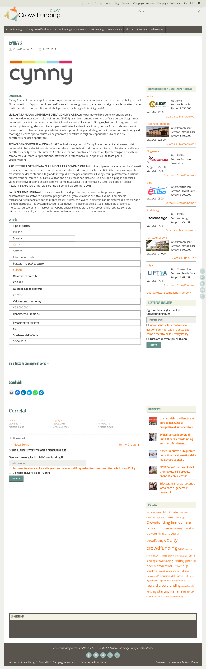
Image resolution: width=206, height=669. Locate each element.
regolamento (152, 580)
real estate (189, 576)
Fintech (155, 555)
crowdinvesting (175, 528)
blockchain (170, 512)
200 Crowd (150, 513)
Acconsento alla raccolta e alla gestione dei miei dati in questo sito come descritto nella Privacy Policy (73, 468)
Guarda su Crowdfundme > (180, 175)
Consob (162, 517)
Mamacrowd (163, 566)
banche (159, 512)
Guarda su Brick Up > (183, 258)
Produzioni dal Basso (170, 576)
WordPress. (192, 662)
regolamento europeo (169, 580)
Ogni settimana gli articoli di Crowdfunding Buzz (38, 457)
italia (191, 555)
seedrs (184, 586)
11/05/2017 (49, 49)
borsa (180, 512)
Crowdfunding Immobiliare (168, 522)
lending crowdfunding (159, 561)
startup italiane (170, 591)
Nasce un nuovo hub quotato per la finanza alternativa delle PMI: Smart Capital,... (178, 455)
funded (164, 555)
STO (185, 592)
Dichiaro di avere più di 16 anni (31, 473)
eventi (181, 548)
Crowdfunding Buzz (24, 49)
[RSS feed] (101, 3)
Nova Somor (22, 444)
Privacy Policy (128, 648)
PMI (182, 571)
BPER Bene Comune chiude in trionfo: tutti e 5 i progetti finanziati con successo (177, 471)
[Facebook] (83, 3)
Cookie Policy (145, 648)
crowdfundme (157, 528)
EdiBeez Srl (86, 648)
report (183, 580)
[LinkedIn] (96, 3)
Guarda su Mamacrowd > (181, 116)
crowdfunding (175, 517)
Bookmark (19, 438)
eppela (167, 534)
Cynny (16, 244)
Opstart (177, 566)
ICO (176, 555)
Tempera (175, 662)
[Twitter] (92, 3)
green (171, 555)
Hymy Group (128, 444)
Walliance (164, 596)
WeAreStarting (176, 596)
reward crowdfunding (163, 585)
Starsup (18, 269)
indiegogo (182, 556)
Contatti (126, 3)
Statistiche (189, 3)
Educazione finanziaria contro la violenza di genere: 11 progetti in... (178, 488)
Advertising (112, 3)
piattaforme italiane (168, 571)
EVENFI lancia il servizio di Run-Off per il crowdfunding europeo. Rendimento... (176, 439)
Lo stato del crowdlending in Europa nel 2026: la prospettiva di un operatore (177, 423)
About (13, 662)
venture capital (153, 596)
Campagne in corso (143, 3)
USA (192, 592)
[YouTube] (87, 3)
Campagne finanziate (169, 3)
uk (188, 591)
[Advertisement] (173, 378)
